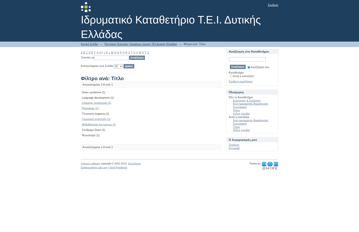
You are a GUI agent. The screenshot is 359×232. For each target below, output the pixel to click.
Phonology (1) (90, 108)
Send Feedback (118, 167)
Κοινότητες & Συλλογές (247, 100)
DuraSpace (134, 163)
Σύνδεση (273, 5)
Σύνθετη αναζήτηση (240, 81)
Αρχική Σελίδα (89, 44)
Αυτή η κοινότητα (243, 76)
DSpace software (90, 163)
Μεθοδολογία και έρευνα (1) (99, 124)
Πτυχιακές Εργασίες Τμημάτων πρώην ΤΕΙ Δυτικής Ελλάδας (141, 44)
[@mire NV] (270, 165)
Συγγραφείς (240, 107)
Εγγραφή (234, 148)
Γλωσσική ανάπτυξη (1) (96, 119)
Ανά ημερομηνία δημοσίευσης (250, 103)
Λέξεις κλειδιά (241, 113)
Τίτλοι (236, 110)
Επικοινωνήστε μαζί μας (94, 167)
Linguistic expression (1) (96, 102)
